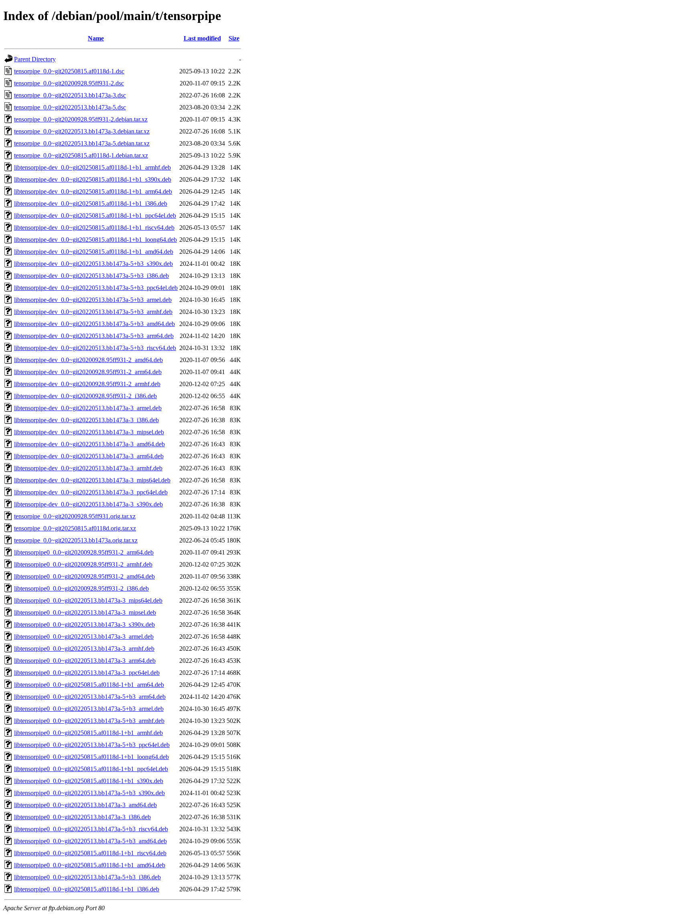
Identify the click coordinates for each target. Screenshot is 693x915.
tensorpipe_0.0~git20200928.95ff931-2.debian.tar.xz (81, 119)
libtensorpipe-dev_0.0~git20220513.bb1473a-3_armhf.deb (88, 468)
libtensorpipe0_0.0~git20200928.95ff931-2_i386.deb (81, 588)
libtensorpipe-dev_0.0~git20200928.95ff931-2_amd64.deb (88, 359)
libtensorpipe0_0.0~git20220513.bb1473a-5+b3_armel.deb (89, 708)
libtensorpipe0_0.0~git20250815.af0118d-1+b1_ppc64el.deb (91, 768)
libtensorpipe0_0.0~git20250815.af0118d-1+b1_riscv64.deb (90, 853)
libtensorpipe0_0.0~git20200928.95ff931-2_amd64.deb (84, 576)
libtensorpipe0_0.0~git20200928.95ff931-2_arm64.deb (84, 552)
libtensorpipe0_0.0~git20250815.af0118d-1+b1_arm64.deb (89, 684)
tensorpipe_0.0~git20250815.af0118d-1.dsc (69, 71)
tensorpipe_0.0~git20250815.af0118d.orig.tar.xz (75, 528)
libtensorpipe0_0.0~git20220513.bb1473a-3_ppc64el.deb (87, 672)
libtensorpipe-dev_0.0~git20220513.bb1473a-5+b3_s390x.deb (93, 263)
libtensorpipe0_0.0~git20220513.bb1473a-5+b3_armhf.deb (89, 720)
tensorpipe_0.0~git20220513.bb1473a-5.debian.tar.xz (82, 143)
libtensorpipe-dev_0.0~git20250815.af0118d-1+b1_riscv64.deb (94, 227)
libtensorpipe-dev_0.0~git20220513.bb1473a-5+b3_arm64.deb (94, 335)
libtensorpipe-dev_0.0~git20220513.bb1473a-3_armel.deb (88, 408)
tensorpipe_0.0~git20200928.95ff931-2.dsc (69, 83)
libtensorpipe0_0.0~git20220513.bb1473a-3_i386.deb (82, 817)
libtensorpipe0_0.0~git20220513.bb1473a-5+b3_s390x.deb (89, 792)
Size (234, 38)
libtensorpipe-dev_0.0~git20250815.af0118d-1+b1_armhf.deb (92, 167)
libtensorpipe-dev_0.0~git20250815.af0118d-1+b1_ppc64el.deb (95, 215)
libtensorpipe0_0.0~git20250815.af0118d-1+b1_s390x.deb (88, 780)
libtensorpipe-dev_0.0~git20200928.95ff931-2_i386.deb (85, 396)
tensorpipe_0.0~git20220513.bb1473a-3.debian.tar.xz (82, 131)
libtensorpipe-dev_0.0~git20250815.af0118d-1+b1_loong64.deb (95, 239)
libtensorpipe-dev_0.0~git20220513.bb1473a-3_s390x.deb (88, 504)
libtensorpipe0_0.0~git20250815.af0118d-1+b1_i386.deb (86, 889)
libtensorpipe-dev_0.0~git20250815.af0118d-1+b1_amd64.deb (93, 251)
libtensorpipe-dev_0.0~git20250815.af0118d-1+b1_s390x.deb (92, 179)
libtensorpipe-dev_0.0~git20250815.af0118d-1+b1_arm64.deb (93, 191)
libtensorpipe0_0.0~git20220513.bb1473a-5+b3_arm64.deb (90, 696)
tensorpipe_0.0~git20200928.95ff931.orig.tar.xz (75, 516)
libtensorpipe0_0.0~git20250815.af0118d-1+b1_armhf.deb (88, 732)
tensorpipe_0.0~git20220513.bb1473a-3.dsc (70, 95)
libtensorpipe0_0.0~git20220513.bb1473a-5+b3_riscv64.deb (91, 829)
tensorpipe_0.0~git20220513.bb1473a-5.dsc (70, 107)
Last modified (202, 38)
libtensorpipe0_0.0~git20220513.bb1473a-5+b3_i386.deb (87, 877)
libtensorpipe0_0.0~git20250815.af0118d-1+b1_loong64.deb (91, 756)
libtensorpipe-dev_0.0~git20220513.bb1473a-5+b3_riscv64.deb (95, 347)
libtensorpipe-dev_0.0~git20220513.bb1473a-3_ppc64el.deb (91, 492)
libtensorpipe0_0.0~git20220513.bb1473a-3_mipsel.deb (85, 612)
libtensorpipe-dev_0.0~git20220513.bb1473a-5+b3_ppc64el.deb (96, 287)
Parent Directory (35, 59)
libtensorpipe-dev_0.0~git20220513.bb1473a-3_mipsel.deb (89, 432)
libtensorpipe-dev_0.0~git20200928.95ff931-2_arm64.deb (88, 371)
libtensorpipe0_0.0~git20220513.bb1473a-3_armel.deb (84, 636)
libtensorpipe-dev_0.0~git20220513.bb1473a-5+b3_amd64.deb (94, 323)
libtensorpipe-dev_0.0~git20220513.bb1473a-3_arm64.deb (89, 456)
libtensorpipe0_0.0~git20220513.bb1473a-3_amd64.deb (85, 805)
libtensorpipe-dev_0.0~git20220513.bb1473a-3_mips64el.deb (92, 480)
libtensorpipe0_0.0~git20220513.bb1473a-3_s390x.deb (84, 624)
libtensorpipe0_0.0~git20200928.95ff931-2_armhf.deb (83, 564)
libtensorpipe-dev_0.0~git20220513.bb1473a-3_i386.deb (86, 420)
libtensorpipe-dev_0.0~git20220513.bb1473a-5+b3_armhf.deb (93, 311)
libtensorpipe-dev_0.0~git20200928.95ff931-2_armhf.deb (87, 384)
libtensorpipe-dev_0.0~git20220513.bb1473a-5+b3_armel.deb (93, 299)
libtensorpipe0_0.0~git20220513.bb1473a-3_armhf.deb (84, 648)
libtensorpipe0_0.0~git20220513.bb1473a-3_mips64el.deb (88, 600)
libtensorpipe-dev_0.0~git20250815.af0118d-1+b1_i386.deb (90, 203)
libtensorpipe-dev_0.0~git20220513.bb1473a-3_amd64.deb (89, 444)
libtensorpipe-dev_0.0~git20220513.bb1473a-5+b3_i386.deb (91, 275)
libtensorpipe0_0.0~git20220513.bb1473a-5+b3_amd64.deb (90, 841)
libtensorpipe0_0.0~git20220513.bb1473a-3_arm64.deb (85, 660)
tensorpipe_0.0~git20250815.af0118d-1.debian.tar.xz (81, 155)
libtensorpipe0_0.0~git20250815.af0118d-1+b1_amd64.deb (89, 865)
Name (96, 38)
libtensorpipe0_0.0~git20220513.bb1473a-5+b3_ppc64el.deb (92, 744)
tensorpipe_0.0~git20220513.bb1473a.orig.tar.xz (76, 540)
